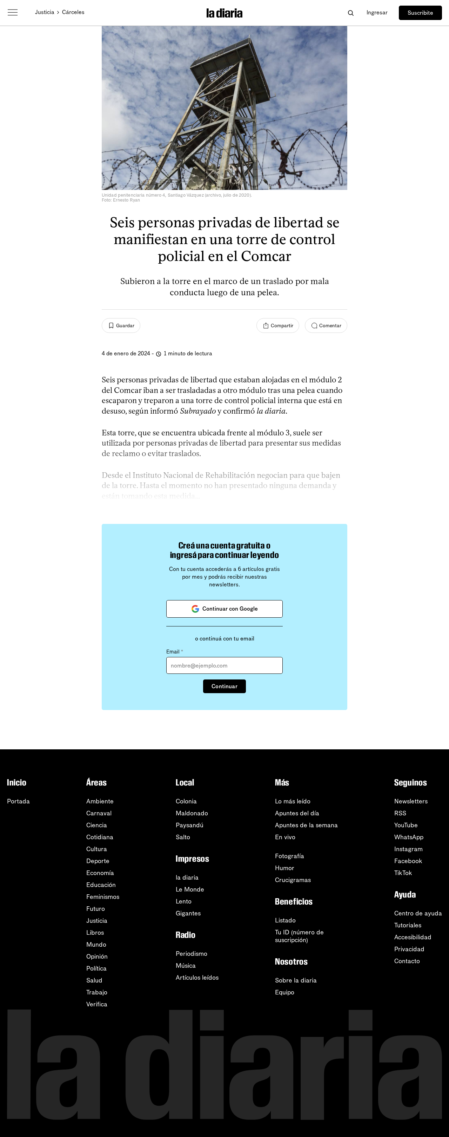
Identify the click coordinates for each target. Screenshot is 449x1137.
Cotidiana (99, 837)
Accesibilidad (412, 937)
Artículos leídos (197, 977)
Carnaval (99, 813)
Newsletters (411, 801)
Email (174, 652)
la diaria (187, 877)
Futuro (95, 909)
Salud (94, 980)
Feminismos (102, 897)
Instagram (408, 849)
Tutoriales (407, 925)
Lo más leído (292, 801)
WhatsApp (408, 837)
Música (186, 966)
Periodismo (191, 954)
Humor (284, 868)
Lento (184, 901)
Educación (101, 885)
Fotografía (289, 856)
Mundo (96, 944)
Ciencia (96, 825)
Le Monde (190, 889)
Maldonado (192, 813)
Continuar (224, 686)
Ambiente (100, 801)
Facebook (408, 861)
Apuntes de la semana (306, 825)
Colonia (186, 801)
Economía (100, 873)
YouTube (406, 825)
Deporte (97, 861)
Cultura (96, 849)
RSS (400, 813)
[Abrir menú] (12, 12)
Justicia (44, 12)
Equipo (284, 992)
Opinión (97, 956)
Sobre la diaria (296, 980)
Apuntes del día (297, 813)
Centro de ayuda (418, 913)
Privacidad (409, 949)
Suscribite (420, 12)
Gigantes (188, 913)
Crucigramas (293, 880)
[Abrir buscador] (350, 13)
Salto (183, 837)
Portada (18, 801)
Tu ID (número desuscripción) (299, 936)
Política (96, 968)
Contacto (407, 961)
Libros (95, 932)
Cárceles (73, 12)
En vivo (285, 837)
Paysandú (189, 825)
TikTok (403, 873)
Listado (285, 920)
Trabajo (96, 992)
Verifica (96, 1004)
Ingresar (377, 12)
